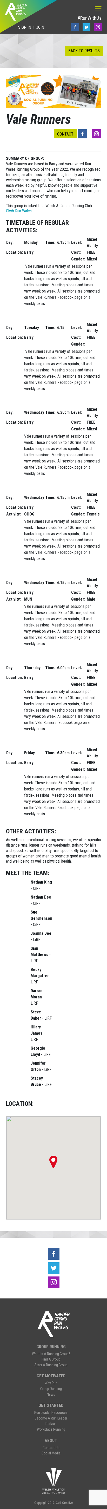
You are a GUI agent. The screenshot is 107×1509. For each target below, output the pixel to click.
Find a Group (51, 1359)
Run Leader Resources (51, 1412)
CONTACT (65, 134)
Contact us (51, 1448)
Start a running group (51, 1365)
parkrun (51, 1424)
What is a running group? (51, 1354)
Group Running (51, 1346)
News (51, 1394)
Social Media (51, 1453)
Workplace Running (51, 1429)
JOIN (40, 27)
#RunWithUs (89, 18)
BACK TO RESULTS (84, 50)
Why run (51, 1383)
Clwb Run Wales (19, 210)
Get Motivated (51, 1375)
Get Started (50, 1405)
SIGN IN (24, 27)
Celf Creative (64, 1503)
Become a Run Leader (51, 1418)
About (51, 1440)
